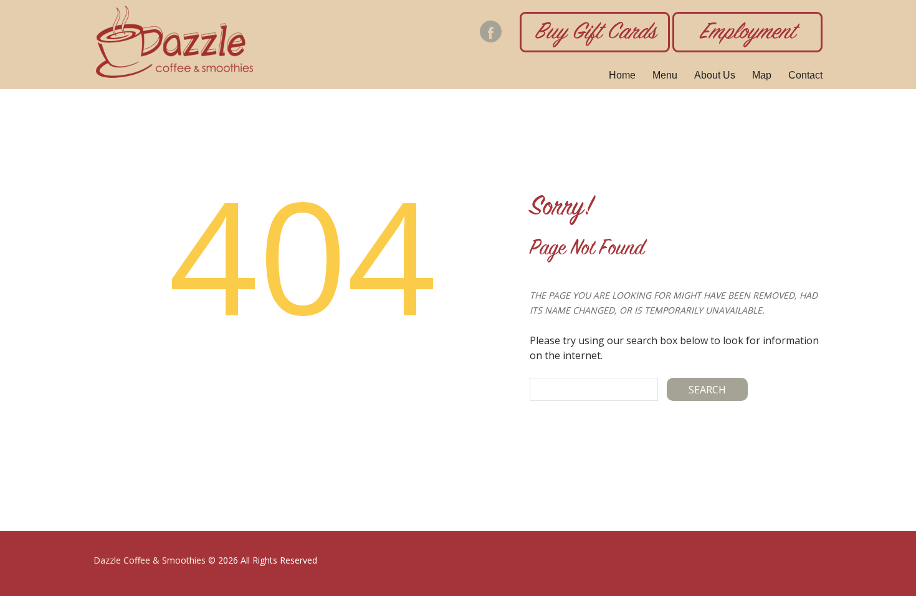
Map (761, 75)
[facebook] (490, 31)
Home (622, 75)
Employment (747, 34)
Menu (664, 75)
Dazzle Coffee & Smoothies (149, 560)
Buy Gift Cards (595, 34)
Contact (805, 75)
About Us (714, 75)
